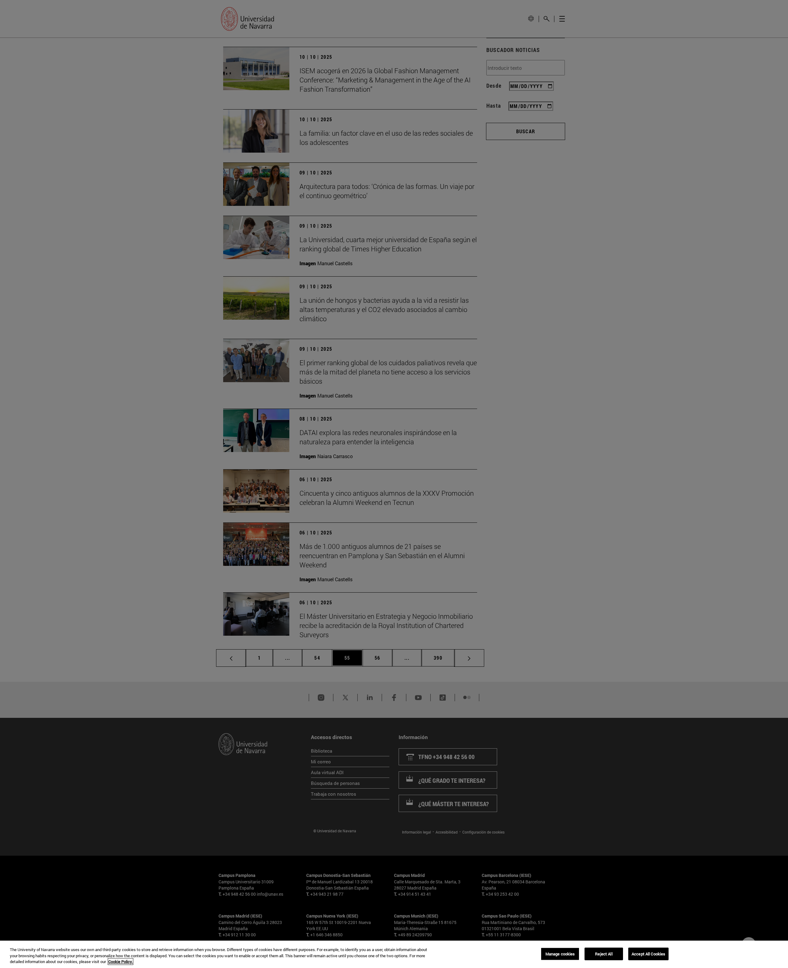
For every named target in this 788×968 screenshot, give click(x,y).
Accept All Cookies (648, 953)
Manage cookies (560, 953)
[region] (394, 954)
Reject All (603, 953)
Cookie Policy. (120, 961)
